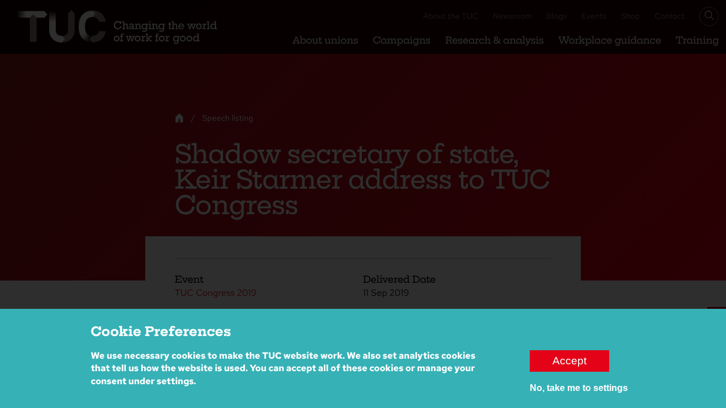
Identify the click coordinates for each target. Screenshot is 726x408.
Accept (569, 361)
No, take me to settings (579, 388)
